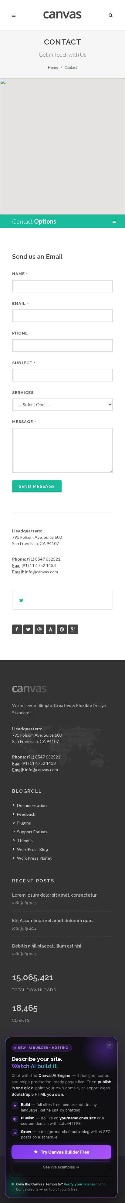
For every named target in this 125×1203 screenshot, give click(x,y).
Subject (24, 363)
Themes (25, 840)
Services (23, 392)
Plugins (24, 822)
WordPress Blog (32, 849)
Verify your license (80, 1184)
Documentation (32, 805)
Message (24, 421)
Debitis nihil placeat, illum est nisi (46, 946)
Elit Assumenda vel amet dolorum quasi (53, 920)
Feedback (26, 814)
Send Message (37, 486)
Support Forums (32, 831)
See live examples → (61, 1167)
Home (53, 67)
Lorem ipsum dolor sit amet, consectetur (54, 895)
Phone (20, 333)
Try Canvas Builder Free (65, 1152)
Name (20, 274)
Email (20, 303)
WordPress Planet (34, 858)
